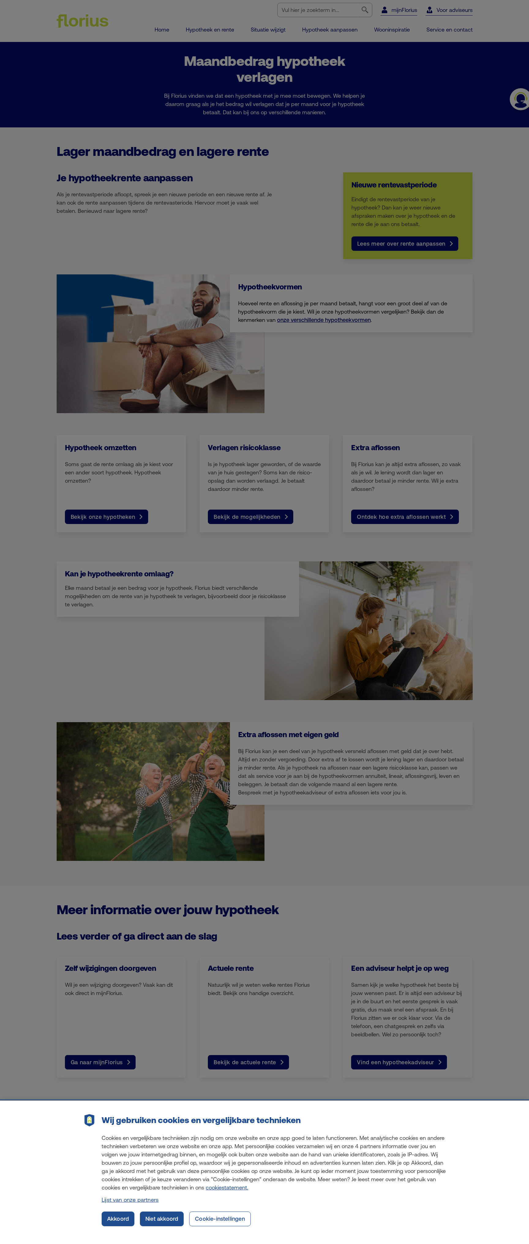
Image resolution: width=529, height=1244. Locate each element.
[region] (264, 1172)
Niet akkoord (161, 1219)
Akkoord (118, 1219)
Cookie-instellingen (220, 1219)
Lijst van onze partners (130, 1200)
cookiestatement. (227, 1187)
